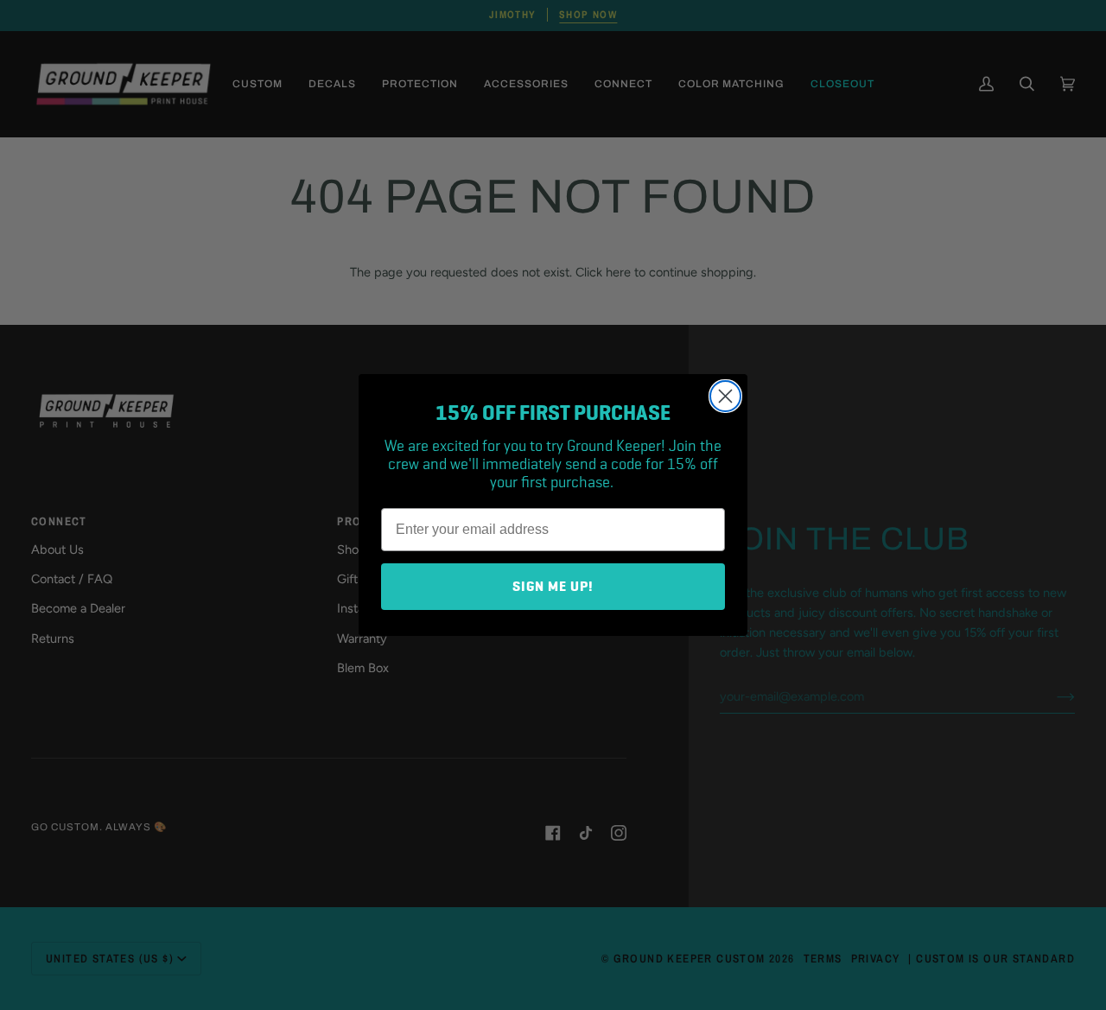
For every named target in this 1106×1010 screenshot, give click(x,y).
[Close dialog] (725, 396)
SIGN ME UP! (553, 586)
